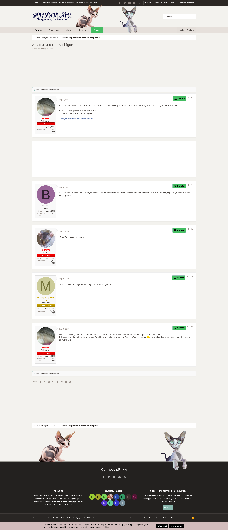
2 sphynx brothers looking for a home (76, 118)
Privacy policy (176, 518)
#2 (191, 185)
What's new (54, 30)
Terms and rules (161, 518)
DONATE (168, 507)
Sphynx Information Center (165, 3)
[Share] (188, 97)
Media (68, 30)
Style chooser (134, 518)
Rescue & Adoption (186, 3)
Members (82, 30)
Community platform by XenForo (54, 518)
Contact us (148, 518)
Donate (148, 3)
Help (186, 518)
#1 (192, 97)
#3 (191, 229)
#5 (191, 326)
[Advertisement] (103, 68)
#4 (191, 276)
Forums (38, 30)
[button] (44, 30)
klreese (37, 48)
